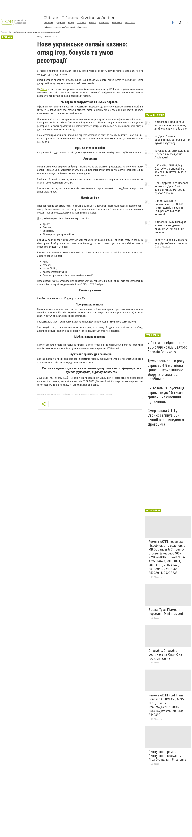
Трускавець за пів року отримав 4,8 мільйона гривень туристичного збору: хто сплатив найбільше (165, 370)
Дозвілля (107, 17)
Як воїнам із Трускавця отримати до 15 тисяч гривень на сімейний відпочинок (166, 395)
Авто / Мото (130, 22)
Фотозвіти (48, 22)
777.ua (43, 89)
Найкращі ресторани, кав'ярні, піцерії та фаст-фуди (65, 27)
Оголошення (104, 22)
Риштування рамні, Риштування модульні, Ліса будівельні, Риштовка (167, 756)
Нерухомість (117, 22)
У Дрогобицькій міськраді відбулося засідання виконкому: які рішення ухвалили (170, 227)
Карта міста (81, 22)
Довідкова (60, 22)
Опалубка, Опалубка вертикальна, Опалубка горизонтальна (165, 654)
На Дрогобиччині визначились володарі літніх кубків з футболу (172, 140)
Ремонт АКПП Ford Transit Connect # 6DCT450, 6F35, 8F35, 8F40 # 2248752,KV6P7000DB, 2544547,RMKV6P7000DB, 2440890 (167, 705)
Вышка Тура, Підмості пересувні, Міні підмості (166, 612)
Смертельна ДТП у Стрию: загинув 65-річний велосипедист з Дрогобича (165, 417)
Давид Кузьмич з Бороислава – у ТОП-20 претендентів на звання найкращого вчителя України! (169, 207)
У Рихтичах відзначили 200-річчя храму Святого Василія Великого (167, 347)
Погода (71, 22)
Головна (4, 32)
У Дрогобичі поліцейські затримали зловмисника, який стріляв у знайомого (170, 125)
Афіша (89, 17)
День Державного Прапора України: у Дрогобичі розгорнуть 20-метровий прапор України (171, 188)
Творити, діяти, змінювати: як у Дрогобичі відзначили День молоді (171, 243)
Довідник (71, 17)
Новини (53, 17)
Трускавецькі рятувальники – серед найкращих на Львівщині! (171, 154)
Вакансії (92, 22)
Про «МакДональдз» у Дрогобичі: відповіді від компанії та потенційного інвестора (170, 170)
